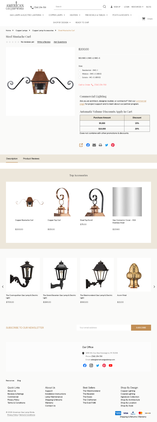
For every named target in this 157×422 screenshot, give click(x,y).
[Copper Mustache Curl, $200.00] (29, 201)
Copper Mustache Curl (24, 220)
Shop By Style (127, 405)
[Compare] (37, 312)
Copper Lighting (128, 391)
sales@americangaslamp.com (103, 359)
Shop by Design (60, 22)
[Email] (94, 145)
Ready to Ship (82, 22)
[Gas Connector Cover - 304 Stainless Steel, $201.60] (127, 201)
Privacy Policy (13, 399)
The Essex (87, 397)
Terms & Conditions (16, 402)
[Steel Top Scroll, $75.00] (94, 201)
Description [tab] (11, 158)
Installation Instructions (55, 394)
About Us (12, 391)
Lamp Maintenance (54, 397)
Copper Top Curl (54, 220)
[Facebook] (88, 145)
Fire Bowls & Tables (95, 15)
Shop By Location (129, 402)
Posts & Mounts (121, 15)
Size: (81, 66)
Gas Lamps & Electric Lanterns (25, 15)
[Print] (100, 145)
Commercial (13, 397)
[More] (142, 7)
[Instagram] (91, 365)
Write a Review (43, 42)
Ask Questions (60, 42)
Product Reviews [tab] (31, 158)
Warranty (49, 402)
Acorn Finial (121, 295)
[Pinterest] (113, 145)
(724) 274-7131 (96, 356)
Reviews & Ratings (16, 394)
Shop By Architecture (130, 399)
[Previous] (2, 286)
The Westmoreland (91, 391)
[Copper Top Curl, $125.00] (62, 201)
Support (49, 391)
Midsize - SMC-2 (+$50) (91, 74)
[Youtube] (110, 365)
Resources (136, 7)
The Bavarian (88, 394)
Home (8, 30)
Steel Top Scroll (86, 220)
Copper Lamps (56, 15)
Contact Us (50, 405)
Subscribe (141, 327)
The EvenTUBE (89, 402)
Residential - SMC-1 (90, 70)
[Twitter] (106, 145)
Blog (148, 7)
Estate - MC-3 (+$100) (91, 77)
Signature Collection (130, 397)
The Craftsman (89, 399)
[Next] (154, 286)
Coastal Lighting (128, 394)
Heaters (74, 15)
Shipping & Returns (53, 399)
